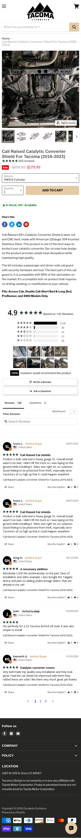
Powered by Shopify (13, 812)
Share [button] (10, 487)
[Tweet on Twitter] (12, 224)
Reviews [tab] (10, 402)
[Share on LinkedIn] (19, 224)
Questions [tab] (35, 402)
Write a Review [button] (42, 382)
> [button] (53, 701)
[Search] (74, 27)
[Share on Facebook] (5, 224)
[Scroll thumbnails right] (76, 137)
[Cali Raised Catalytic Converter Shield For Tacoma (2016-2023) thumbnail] (8, 136)
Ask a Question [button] (42, 391)
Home (6, 38)
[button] (70, 487)
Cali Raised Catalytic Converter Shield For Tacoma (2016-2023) (37, 479)
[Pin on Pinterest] (26, 224)
